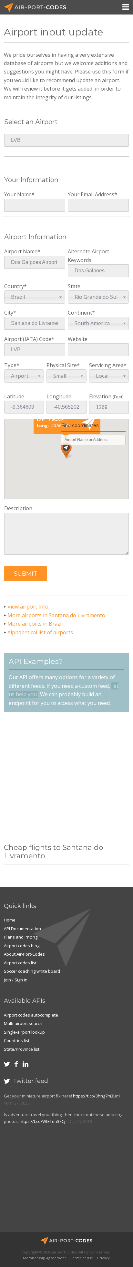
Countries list (16, 1040)
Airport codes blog (21, 946)
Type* (16, 370)
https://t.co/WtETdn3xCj (42, 1121)
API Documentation (22, 928)
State (93, 291)
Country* (15, 291)
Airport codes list (20, 963)
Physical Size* (63, 370)
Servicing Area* (108, 370)
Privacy (103, 1257)
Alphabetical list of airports (40, 632)
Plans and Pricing (20, 937)
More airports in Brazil (35, 623)
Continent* (89, 318)
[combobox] (34, 296)
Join (7, 980)
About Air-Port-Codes (24, 954)
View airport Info (27, 606)
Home (9, 920)
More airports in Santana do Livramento (56, 615)
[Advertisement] (66, 778)
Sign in (21, 980)
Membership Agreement (44, 1257)
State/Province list (21, 1049)
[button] (25, 573)
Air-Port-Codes (38, 7)
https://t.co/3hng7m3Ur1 (96, 1096)
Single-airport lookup (24, 1032)
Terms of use (81, 1257)
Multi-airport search (23, 1023)
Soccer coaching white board (32, 971)
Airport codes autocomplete (31, 1015)
